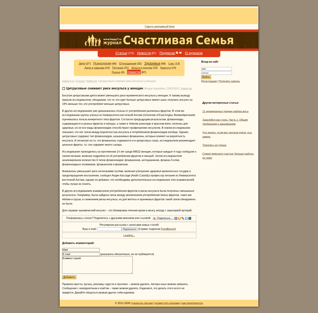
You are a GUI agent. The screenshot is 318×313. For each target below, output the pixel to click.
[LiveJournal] (183, 218)
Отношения (127, 63)
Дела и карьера (94, 67)
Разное (116, 72)
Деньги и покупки (141, 67)
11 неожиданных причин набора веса (225, 111)
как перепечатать (192, 303)
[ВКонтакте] (176, 218)
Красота (165, 67)
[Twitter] (186, 218)
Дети (82, 63)
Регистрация (209, 81)
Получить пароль (229, 81)
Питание (117, 67)
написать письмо (142, 303)
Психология (102, 63)
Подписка (167, 53)
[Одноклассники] (179, 218)
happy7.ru (68, 81)
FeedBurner (168, 229)
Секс (171, 63)
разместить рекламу (167, 303)
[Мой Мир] (190, 218)
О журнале (194, 53)
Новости (144, 53)
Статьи (121, 53)
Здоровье (152, 63)
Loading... (129, 235)
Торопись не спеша (214, 145)
